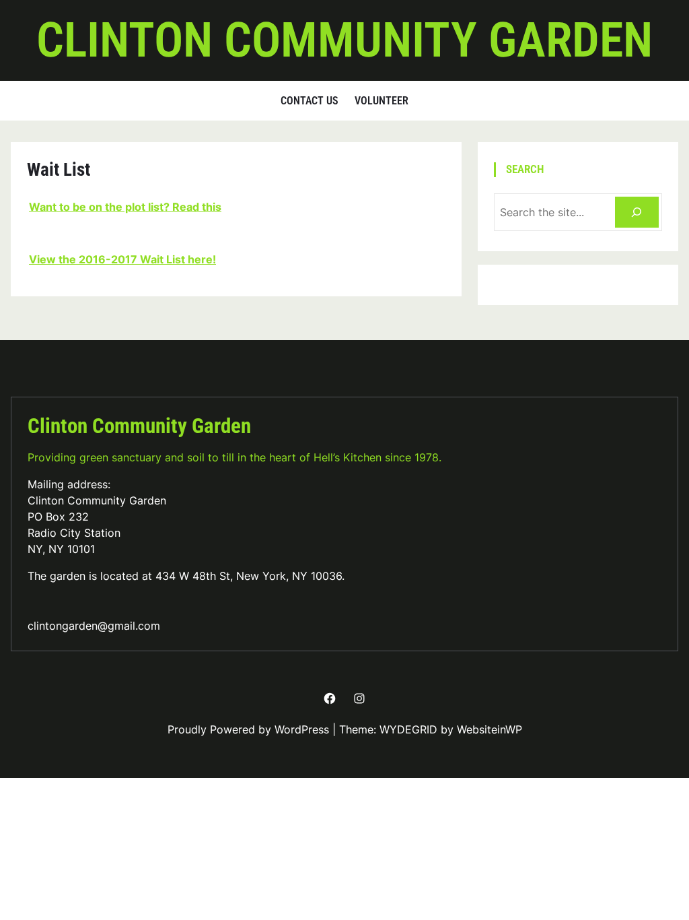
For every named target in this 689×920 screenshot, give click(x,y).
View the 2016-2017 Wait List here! (122, 259)
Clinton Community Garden (344, 40)
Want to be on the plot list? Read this (125, 206)
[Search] (637, 212)
